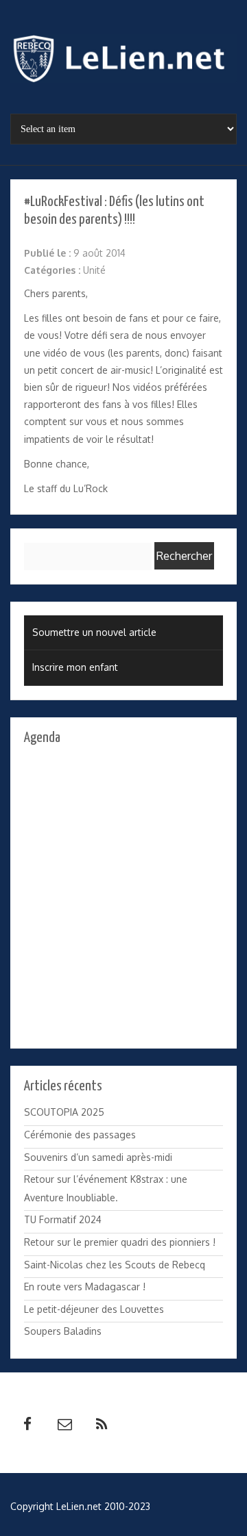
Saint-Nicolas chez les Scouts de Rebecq (114, 1264)
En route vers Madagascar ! (84, 1286)
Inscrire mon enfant (75, 667)
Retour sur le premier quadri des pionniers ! (119, 1242)
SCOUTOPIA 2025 (64, 1112)
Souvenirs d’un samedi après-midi (98, 1157)
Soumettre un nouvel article (94, 632)
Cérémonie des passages (80, 1134)
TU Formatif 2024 (63, 1219)
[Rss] (101, 1424)
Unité (94, 270)
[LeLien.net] (123, 62)
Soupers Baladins (63, 1331)
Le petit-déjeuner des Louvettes (94, 1309)
